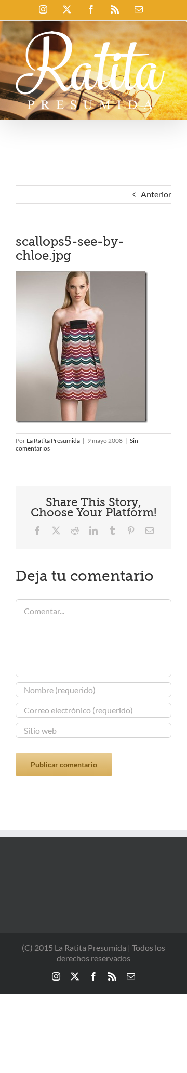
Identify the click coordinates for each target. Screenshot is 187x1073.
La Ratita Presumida (53, 440)
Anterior (156, 194)
